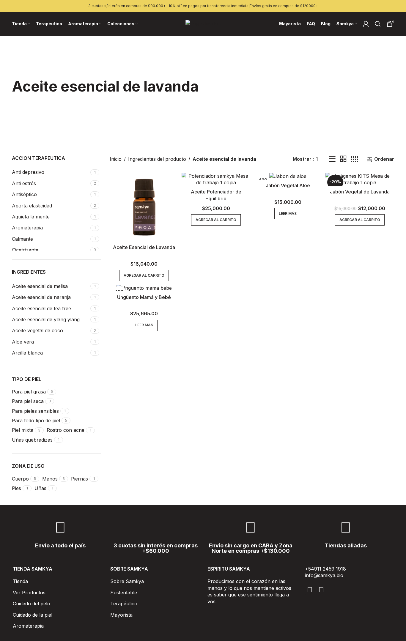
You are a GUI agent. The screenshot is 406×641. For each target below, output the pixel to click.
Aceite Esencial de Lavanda (144, 247)
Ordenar (384, 159)
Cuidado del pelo (31, 604)
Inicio (116, 159)
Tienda (20, 581)
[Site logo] (203, 23)
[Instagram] (321, 590)
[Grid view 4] (354, 159)
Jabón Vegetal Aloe (288, 185)
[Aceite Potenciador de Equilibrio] (216, 179)
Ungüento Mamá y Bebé (144, 297)
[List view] (332, 159)
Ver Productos (29, 593)
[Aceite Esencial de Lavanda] (144, 207)
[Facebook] (310, 590)
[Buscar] (378, 24)
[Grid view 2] (343, 159)
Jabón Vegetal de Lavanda (360, 192)
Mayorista (121, 615)
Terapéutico (123, 604)
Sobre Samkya (127, 581)
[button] (144, 275)
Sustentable (123, 593)
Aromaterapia (28, 626)
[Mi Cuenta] (366, 24)
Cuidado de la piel (32, 615)
